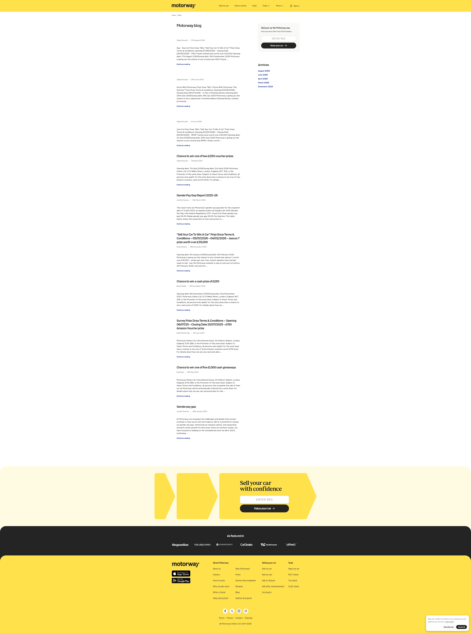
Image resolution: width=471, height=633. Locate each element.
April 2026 (263, 78)
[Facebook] (225, 611)
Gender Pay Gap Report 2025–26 (197, 195)
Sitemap (248, 618)
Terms (221, 618)
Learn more (449, 622)
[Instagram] (238, 611)
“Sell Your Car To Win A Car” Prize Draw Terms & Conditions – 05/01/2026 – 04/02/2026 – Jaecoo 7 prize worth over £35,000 (208, 238)
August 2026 (264, 71)
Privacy (230, 618)
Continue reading (183, 64)
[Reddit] (245, 611)
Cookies (239, 618)
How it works (240, 6)
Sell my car (224, 6)
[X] (232, 611)
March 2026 (263, 82)
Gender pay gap (186, 407)
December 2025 (265, 86)
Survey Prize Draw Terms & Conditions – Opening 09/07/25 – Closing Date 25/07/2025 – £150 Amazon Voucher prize (206, 324)
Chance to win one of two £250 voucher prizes (205, 156)
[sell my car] (184, 5)
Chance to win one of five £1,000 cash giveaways (206, 367)
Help (254, 6)
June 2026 (263, 75)
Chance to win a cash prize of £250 (198, 281)
